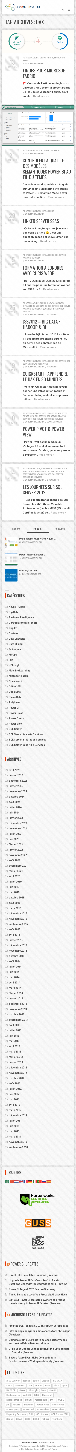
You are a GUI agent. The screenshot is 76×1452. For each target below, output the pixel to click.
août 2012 (14, 1083)
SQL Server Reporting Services (48, 419)
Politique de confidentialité (33, 1446)
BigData (45, 1381)
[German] (30, 1181)
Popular (38, 528)
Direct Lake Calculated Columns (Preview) (33, 1275)
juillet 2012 (15, 1088)
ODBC (61, 1400)
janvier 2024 (16, 817)
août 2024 (14, 802)
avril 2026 (14, 770)
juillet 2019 (15, 881)
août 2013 (14, 1025)
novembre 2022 (18, 855)
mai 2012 (14, 1099)
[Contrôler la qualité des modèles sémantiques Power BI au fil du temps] (38, 125)
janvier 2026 (16, 775)
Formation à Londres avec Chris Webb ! (43, 270)
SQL (31, 1414)
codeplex (20, 1385)
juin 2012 (14, 1094)
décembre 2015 (18, 913)
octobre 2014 (16, 956)
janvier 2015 (16, 940)
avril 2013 (14, 1046)
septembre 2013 (18, 1019)
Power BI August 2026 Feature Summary (32, 1289)
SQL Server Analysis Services (45, 471)
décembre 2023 (18, 823)
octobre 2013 (16, 1014)
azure (36, 1381)
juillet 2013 (15, 1030)
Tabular (45, 1419)
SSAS (19, 1419)
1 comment (52, 315)
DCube (38, 1385)
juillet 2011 (15, 1120)
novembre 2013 (18, 1009)
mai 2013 (14, 1041)
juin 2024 (14, 812)
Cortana (13, 633)
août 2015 (14, 929)
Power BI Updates (24, 1264)
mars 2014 (15, 987)
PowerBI (17, 1404)
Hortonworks (13, 1395)
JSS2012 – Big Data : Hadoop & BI (41, 324)
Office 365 (15, 686)
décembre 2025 (18, 780)
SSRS (36, 1419)
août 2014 (14, 961)
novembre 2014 (18, 950)
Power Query (16, 718)
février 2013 (16, 1057)
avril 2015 (14, 934)
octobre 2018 (16, 897)
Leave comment (54, 422)
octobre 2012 (16, 1078)
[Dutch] (16, 1181)
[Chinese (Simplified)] (12, 1181)
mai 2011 (14, 1131)
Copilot (13, 628)
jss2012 (27, 1395)
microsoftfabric (14, 1400)
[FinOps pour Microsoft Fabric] (38, 41)
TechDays (57, 1419)
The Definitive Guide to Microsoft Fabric (39, 1449)
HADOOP (11, 1390)
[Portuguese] (39, 1181)
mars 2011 (15, 1136)
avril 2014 (14, 982)
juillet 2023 (15, 833)
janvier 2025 (16, 786)
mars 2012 (15, 1110)
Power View (28, 416)
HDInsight (14, 665)
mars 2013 (15, 1051)
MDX (36, 1395)
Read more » (41, 96)
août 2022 (14, 860)
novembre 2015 (18, 918)
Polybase (14, 702)
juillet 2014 (15, 966)
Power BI (55, 151)
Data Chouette (17, 638)
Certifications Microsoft (23, 622)
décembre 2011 (18, 1115)
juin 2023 (14, 839)
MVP (52, 1400)
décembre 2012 (18, 1067)
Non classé (41, 306)
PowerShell (28, 1409)
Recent (16, 528)
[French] (26, 1181)
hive (43, 1390)
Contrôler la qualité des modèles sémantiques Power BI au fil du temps (47, 168)
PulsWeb (43, 1442)
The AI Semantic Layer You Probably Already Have (38, 1294)
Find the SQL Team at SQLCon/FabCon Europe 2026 (38, 1325)
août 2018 (14, 902)
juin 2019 (14, 887)
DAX (30, 1385)
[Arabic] (7, 1181)
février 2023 (16, 844)
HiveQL (52, 1390)
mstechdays (41, 1400)
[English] (21, 1181)
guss (64, 1385)
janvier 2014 (16, 998)
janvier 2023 (16, 849)
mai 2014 (14, 977)
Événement (15, 649)
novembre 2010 (18, 1142)
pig (7, 1404)
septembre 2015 (18, 924)
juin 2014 (14, 972)
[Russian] (44, 1181)
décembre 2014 (18, 945)
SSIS (27, 1419)
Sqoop (9, 1419)
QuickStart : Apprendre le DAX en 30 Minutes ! (45, 376)
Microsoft (47, 1395)
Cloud (9, 1385)
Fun (11, 660)
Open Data (15, 691)
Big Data (51, 303)
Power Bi (28, 1404)
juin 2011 (14, 1126)
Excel (47, 1385)
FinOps (50, 58)
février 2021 (16, 871)
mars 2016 (15, 908)
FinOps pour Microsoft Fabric (45, 73)
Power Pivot (61, 413)
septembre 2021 (18, 865)
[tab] (16, 529)
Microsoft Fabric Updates (31, 1314)
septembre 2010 (18, 1147)
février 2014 (16, 993)
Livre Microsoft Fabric (57, 1446)
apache (26, 1381)
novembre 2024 (18, 791)
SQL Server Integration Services (27, 739)
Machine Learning (19, 670)
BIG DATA (57, 1381)
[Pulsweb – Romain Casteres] (22, 7)
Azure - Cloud (39, 58)
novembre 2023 (18, 828)
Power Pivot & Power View (43, 431)
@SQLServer (13, 1381)
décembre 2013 (18, 1003)
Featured (60, 528)
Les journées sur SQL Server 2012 (42, 489)
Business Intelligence (43, 211)
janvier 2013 (16, 1062)
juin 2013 (14, 1035)
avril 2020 (14, 876)
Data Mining (16, 644)
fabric (56, 1385)
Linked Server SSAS (41, 220)
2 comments (53, 480)
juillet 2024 (15, 807)
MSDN (28, 1400)
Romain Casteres (36, 63)
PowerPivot (58, 1404)
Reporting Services (16, 1414)
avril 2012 (14, 1104)
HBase (22, 1390)
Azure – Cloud (17, 606)
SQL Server (53, 306)
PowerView (43, 1409)
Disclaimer (13, 1446)
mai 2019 (14, 892)
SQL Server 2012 (59, 1414)
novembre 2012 (18, 1072)
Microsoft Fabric (41, 151)
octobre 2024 (16, 796)
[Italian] (35, 1181)
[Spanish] (48, 1181)
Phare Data (15, 697)
